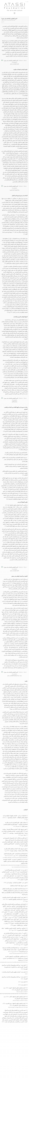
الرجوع (2, 21)
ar (27, 1)
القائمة (14, 14)
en (26, 1)
